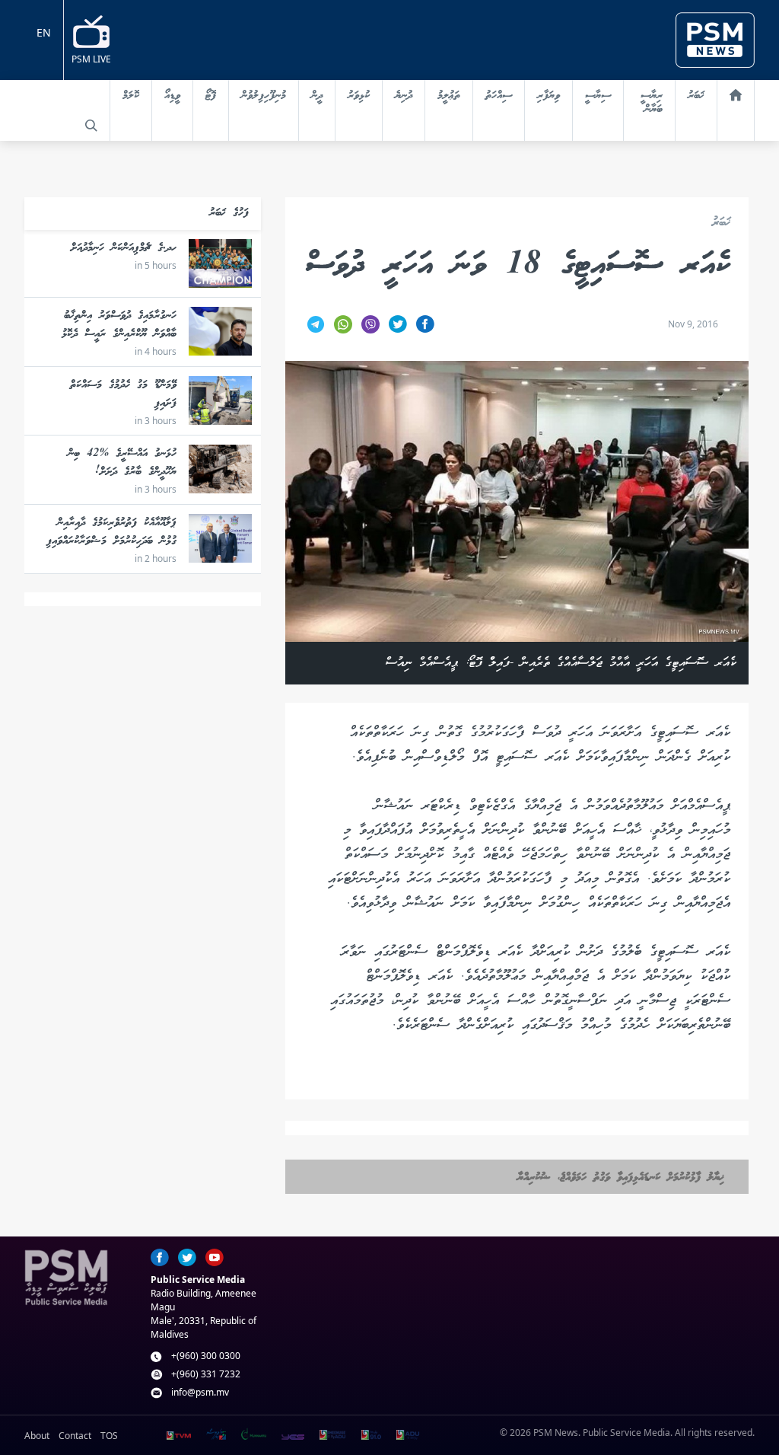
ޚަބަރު (696, 96)
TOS (109, 1435)
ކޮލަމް (130, 96)
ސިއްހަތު (498, 96)
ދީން (317, 96)
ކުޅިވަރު (359, 96)
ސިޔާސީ (598, 96)
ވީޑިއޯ (172, 96)
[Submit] (91, 125)
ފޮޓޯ (210, 96)
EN (44, 32)
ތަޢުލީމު (448, 96)
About (36, 1435)
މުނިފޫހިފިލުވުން (263, 96)
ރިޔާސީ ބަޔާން (652, 103)
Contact (75, 1435)
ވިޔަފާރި (548, 96)
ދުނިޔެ (403, 96)
